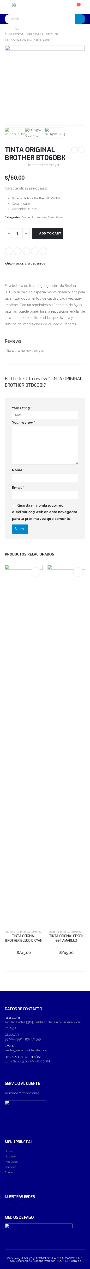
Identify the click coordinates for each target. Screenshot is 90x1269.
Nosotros (10, 1156)
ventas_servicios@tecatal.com (26, 1050)
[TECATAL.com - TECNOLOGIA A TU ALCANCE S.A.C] (25, 7)
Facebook (8, 251)
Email (43, 251)
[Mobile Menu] (8, 7)
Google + (35, 251)
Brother (26, 217)
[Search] (80, 19)
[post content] (24, 745)
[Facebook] (9, 1209)
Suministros (55, 217)
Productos (11, 1161)
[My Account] (65, 7)
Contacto (10, 1172)
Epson (51, 932)
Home (9, 1151)
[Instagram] (21, 1209)
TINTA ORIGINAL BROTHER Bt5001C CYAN (23, 938)
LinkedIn (26, 251)
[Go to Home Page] (6, 29)
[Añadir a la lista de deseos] (35, 572)
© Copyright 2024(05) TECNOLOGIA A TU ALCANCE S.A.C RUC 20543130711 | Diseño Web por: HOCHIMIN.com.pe (44, 1259)
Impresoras (39, 217)
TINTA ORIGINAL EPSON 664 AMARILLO (66, 938)
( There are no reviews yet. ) (43, 165)
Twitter (17, 251)
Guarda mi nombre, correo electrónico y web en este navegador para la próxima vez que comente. (44, 512)
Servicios (10, 1167)
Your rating (22, 408)
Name (18, 470)
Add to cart (50, 233)
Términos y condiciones (22, 1093)
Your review (23, 422)
